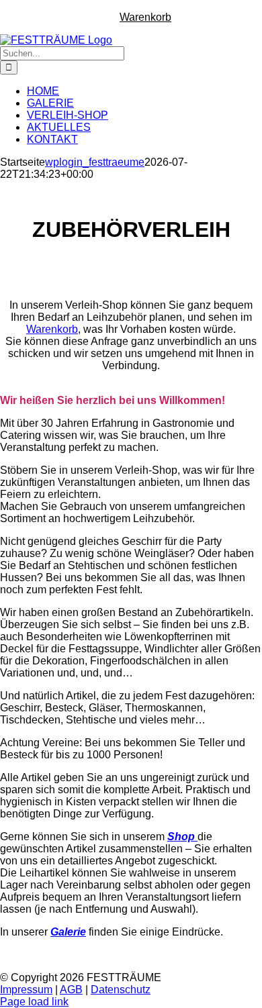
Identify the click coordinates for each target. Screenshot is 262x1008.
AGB (71, 989)
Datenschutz (120, 989)
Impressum (26, 989)
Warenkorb (52, 329)
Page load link (34, 1001)
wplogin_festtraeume (94, 162)
